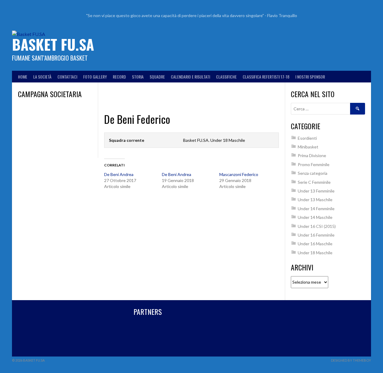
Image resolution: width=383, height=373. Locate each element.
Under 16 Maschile (315, 243)
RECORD (119, 76)
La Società (42, 76)
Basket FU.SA (53, 44)
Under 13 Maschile (315, 199)
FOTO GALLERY (95, 76)
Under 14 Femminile (316, 208)
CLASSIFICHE (226, 76)
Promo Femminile (313, 164)
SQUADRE (157, 76)
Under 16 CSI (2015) (317, 226)
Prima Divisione (312, 155)
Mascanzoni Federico (238, 174)
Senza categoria (312, 173)
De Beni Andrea (118, 174)
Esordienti (307, 138)
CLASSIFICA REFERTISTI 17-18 (266, 76)
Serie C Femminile (314, 182)
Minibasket (308, 146)
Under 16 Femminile (316, 234)
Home (22, 76)
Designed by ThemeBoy (351, 360)
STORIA (138, 76)
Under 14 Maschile (315, 217)
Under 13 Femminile (316, 190)
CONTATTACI (67, 76)
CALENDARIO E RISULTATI (190, 76)
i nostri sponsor (310, 76)
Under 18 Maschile (315, 252)
